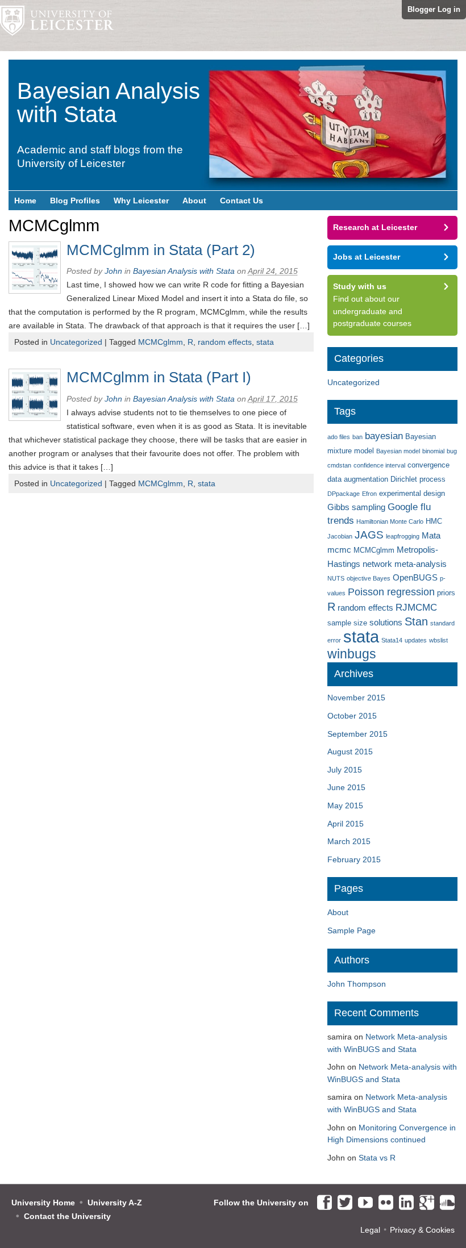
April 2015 (345, 823)
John (113, 271)
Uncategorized (76, 342)
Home (25, 200)
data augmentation (357, 479)
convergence (428, 465)
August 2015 (350, 751)
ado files (338, 436)
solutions (385, 622)
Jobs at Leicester (366, 256)
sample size (347, 623)
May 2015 (345, 805)
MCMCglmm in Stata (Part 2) (160, 250)
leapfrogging (402, 536)
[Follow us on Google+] (424, 1203)
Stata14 (391, 640)
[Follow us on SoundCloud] (444, 1203)
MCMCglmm (160, 342)
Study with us (359, 286)
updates (416, 640)
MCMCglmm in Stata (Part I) (158, 377)
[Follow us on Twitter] (342, 1203)
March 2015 (349, 841)
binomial (433, 451)
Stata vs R (377, 1157)
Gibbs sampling (356, 507)
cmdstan (339, 465)
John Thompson (356, 983)
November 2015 (356, 697)
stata (265, 342)
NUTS (335, 578)
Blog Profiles (75, 200)
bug (452, 451)
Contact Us (241, 200)
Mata (431, 535)
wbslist (438, 640)
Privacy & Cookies (422, 1229)
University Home (43, 1202)
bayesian (384, 436)
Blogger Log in (433, 9)
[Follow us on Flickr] (383, 1203)
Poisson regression (391, 592)
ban (357, 436)
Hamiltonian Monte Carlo (389, 521)
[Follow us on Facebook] (321, 1203)
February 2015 (354, 859)
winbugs (351, 653)
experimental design (412, 493)
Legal (370, 1229)
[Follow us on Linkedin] (403, 1203)
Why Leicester (141, 200)
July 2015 (344, 769)
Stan (416, 621)
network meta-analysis (405, 564)
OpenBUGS (415, 577)
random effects (225, 342)
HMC (434, 521)
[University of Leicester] (57, 25)
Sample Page (351, 930)
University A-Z (115, 1202)
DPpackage (343, 493)
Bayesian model (398, 451)
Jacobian (339, 536)
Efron (369, 493)
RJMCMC (416, 607)
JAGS (369, 535)
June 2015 (346, 787)
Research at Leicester (375, 227)
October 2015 (352, 715)
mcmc (339, 549)
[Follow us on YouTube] (362, 1203)
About (194, 200)
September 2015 (357, 733)
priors (446, 592)
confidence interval (379, 465)
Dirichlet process (418, 479)
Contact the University (67, 1216)
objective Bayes (368, 578)
